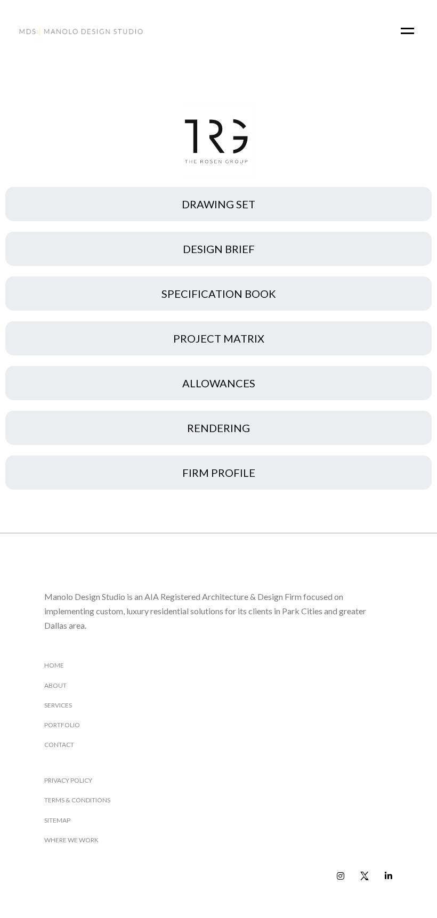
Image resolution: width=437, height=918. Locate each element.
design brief (219, 248)
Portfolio (62, 725)
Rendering (218, 427)
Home (54, 665)
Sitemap (57, 820)
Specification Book (218, 293)
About (55, 685)
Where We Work (71, 840)
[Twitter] (364, 876)
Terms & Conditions (77, 800)
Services (58, 705)
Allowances (218, 383)
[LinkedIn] (388, 876)
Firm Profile (218, 472)
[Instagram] (340, 876)
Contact (59, 745)
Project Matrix (218, 338)
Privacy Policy (68, 780)
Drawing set (218, 204)
